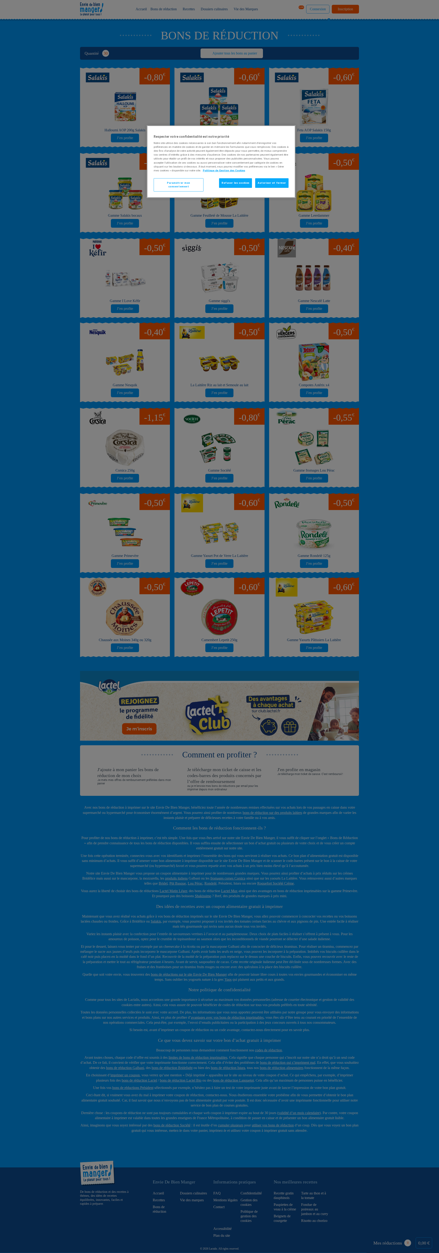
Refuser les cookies (235, 182)
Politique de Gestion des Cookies (224, 170)
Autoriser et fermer (272, 182)
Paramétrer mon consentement (178, 184)
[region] (221, 161)
